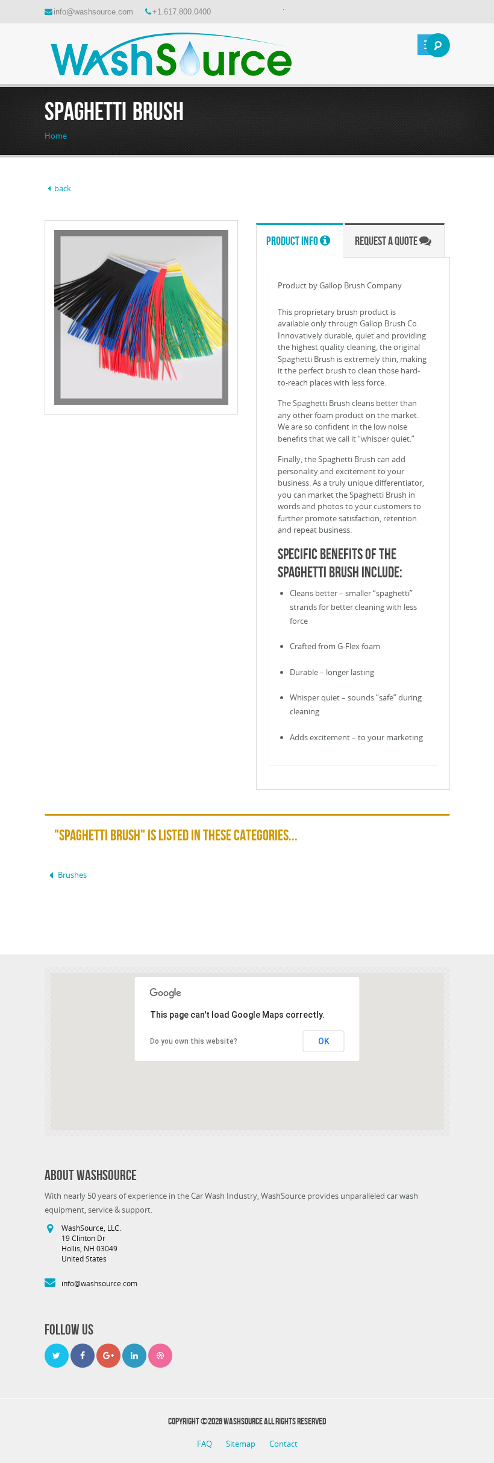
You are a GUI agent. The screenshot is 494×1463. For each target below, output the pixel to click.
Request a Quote (387, 240)
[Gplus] (108, 1356)
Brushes (72, 874)
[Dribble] (160, 1356)
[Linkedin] (134, 1356)
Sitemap (241, 1443)
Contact (283, 1443)
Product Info (293, 240)
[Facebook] (82, 1356)
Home (56, 135)
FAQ (205, 1443)
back (62, 188)
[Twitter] (57, 1356)
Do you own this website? (193, 1041)
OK (324, 1041)
